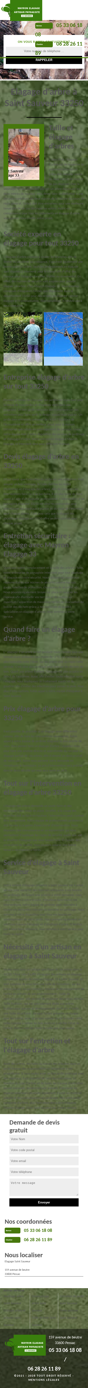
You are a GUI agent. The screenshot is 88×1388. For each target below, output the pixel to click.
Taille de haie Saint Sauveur (44, 1321)
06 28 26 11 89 (38, 1240)
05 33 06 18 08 (38, 1230)
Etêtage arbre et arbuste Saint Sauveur (15, 1318)
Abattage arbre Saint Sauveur (14, 1300)
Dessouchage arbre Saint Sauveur (40, 1304)
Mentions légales (44, 1380)
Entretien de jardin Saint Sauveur (72, 1300)
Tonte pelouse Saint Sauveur (69, 1314)
